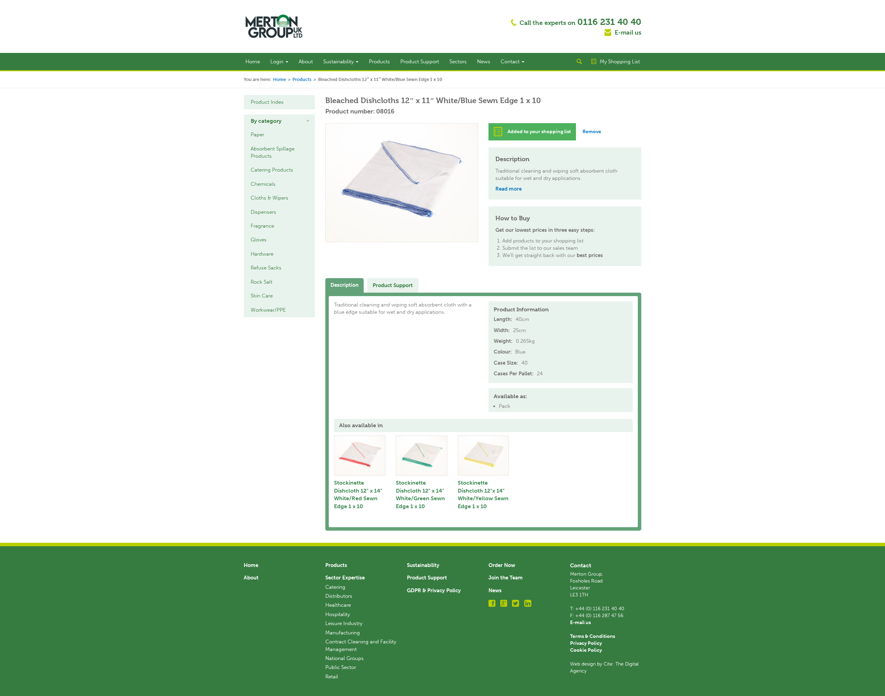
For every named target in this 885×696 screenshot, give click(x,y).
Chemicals (263, 184)
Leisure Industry (343, 623)
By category (266, 121)
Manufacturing (342, 633)
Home (252, 61)
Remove (592, 132)
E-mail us (628, 32)
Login (277, 61)
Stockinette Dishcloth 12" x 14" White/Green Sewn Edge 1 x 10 (420, 494)
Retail (331, 677)
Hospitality (337, 614)
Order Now (501, 565)
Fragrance (262, 226)
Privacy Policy (586, 643)
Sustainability (339, 61)
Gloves (259, 240)
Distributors (338, 596)
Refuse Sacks (266, 268)
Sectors (458, 61)
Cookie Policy (586, 650)
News (483, 61)
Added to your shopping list (539, 132)
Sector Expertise (345, 578)
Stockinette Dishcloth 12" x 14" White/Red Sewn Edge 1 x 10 (358, 494)
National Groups (344, 658)
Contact (511, 61)
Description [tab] (344, 285)
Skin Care (262, 296)
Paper (257, 134)
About (306, 61)
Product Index (267, 102)
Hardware (262, 254)
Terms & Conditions (592, 636)
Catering (335, 587)
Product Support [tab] (393, 285)
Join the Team (505, 578)
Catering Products (272, 170)
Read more (508, 189)
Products (379, 61)
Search (579, 61)
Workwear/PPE (268, 310)
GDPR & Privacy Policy (434, 590)
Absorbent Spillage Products (273, 152)
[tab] (279, 121)
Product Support (419, 61)
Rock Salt (261, 282)
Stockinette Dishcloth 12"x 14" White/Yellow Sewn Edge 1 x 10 (483, 494)
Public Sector (340, 667)
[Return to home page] (274, 26)
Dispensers (263, 212)
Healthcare (338, 605)
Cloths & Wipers (269, 198)
